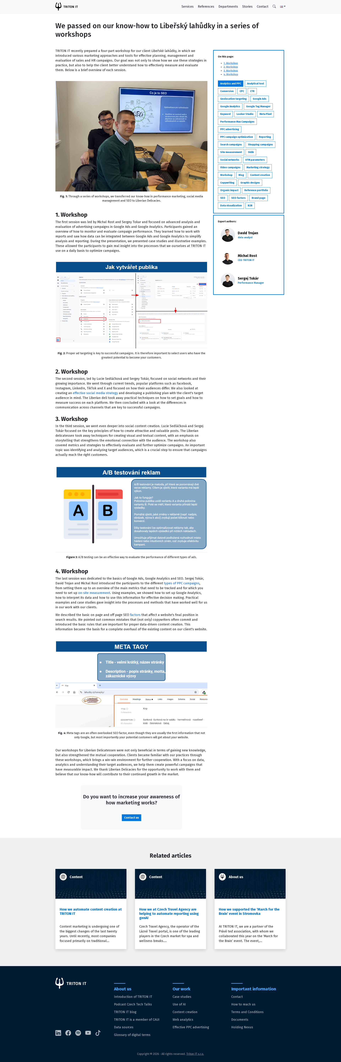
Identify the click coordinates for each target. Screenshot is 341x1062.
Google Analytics (230, 106)
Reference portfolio (256, 190)
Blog (241, 175)
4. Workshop (231, 74)
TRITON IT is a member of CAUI (136, 1020)
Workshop (226, 175)
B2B (250, 205)
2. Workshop (231, 66)
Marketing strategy (258, 167)
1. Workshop (231, 63)
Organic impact (229, 190)
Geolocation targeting (233, 98)
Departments (228, 7)
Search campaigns (231, 144)
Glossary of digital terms (132, 1035)
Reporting (265, 136)
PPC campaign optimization (236, 136)
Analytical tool (255, 83)
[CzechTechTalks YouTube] (90, 1033)
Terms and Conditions (247, 1012)
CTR (252, 91)
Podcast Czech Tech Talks (133, 1004)
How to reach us (243, 1004)
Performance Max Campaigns (237, 121)
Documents (239, 1020)
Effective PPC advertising (191, 1027)
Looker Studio (245, 114)
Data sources (123, 1027)
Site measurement (231, 152)
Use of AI (179, 1004)
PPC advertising (229, 129)
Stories (247, 7)
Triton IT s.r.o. (195, 1054)
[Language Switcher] (281, 6)
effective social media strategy (95, 393)
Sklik (251, 152)
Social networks (229, 159)
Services (188, 7)
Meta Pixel (265, 114)
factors (135, 615)
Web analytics (183, 1020)
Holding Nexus (242, 1027)
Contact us (131, 817)
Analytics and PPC (230, 83)
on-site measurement (94, 593)
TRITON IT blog (125, 1012)
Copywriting (227, 182)
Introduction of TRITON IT (133, 997)
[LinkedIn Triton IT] (60, 1033)
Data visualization (231, 205)
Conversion (227, 91)
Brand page (258, 197)
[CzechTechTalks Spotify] (80, 1033)
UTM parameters (255, 159)
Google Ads (259, 98)
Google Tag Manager (258, 106)
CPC (242, 91)
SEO (222, 197)
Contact (262, 7)
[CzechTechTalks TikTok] (100, 1033)
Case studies (182, 997)
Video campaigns (230, 167)
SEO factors (238, 197)
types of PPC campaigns (181, 583)
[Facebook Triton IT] (70, 1033)
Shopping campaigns (260, 144)
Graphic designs (250, 182)
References (206, 7)
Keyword (225, 114)
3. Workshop (231, 70)
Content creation (260, 175)
